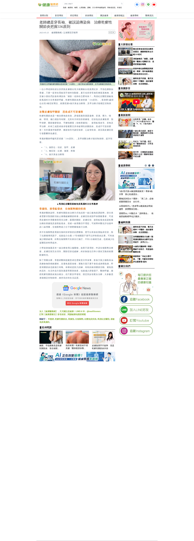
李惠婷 (51, 319)
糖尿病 (70, 7)
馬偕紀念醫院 (103, 319)
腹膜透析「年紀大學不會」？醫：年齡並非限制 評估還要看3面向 (144, 259)
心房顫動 (82, 7)
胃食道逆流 (111, 7)
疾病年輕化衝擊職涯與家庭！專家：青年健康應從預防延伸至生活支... (143, 71)
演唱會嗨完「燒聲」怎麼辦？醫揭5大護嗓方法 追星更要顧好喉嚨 (143, 61)
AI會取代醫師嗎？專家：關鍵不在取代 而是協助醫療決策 (143, 249)
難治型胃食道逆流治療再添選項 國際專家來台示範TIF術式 (143, 51)
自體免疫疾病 (90, 319)
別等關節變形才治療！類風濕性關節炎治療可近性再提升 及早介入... (143, 239)
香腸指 (71, 319)
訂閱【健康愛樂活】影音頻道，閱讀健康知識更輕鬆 (62, 314)
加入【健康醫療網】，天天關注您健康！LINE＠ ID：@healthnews (70, 311)
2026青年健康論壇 (99, 7)
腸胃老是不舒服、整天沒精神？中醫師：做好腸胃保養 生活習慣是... (143, 81)
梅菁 (76, 7)
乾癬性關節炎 (61, 319)
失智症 (119, 7)
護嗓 (89, 7)
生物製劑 (79, 319)
